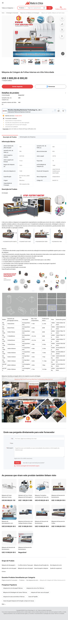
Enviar (17, 463)
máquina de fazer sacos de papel (40, 592)
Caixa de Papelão (33, 596)
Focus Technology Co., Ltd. (31, 610)
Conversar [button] (51, 86)
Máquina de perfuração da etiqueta (42, 565)
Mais (3, 604)
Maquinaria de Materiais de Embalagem (29, 12)
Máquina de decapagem (8, 565)
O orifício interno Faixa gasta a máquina (26, 565)
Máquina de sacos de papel (25, 568)
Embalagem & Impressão (12, 12)
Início (3, 12)
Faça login (5, 129)
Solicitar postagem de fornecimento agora (26, 466)
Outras (4, 571)
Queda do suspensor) (56, 568)
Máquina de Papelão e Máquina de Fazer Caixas (52, 12)
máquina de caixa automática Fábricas (14, 596)
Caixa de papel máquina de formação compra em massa (18, 601)
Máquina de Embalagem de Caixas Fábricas (15, 592)
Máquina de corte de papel (9, 568)
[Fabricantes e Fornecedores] (34, 3)
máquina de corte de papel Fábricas (13, 588)
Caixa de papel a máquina (41, 568)
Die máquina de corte (56, 565)
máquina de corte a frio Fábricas (35, 588)
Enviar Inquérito (17, 86)
